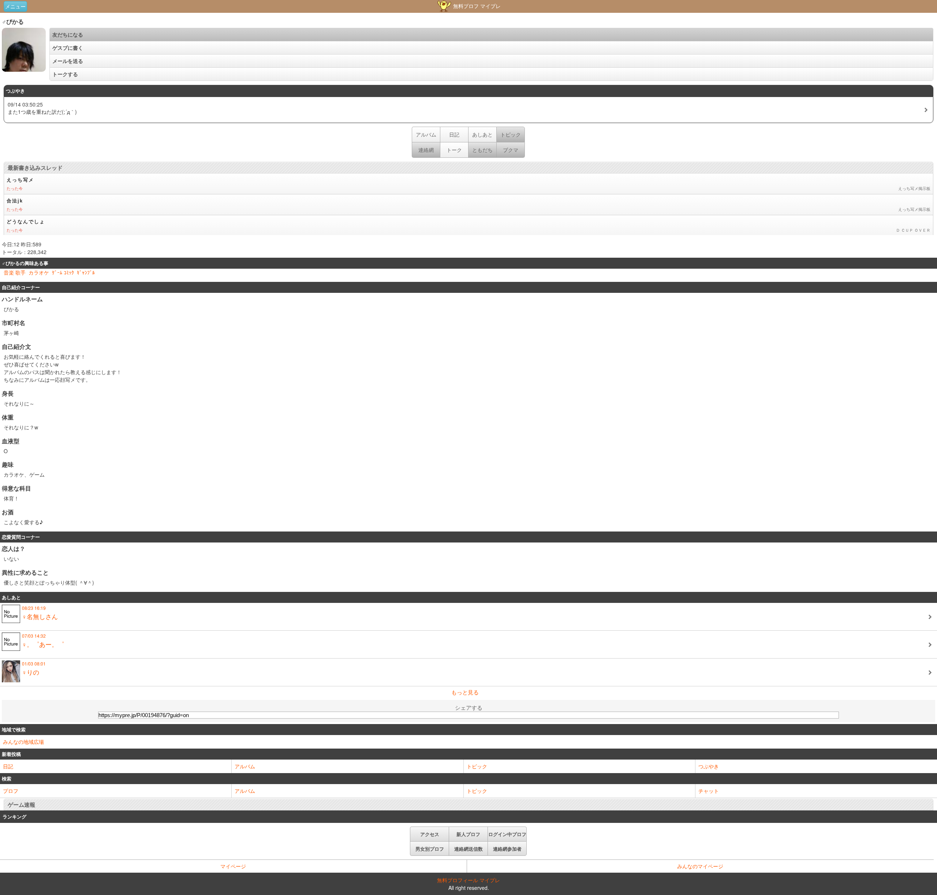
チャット (708, 790)
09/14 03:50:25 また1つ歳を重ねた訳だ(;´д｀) (42, 108)
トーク (454, 149)
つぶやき (708, 766)
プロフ (10, 790)
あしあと (482, 134)
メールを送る (67, 60)
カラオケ (39, 272)
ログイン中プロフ (507, 834)
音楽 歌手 (15, 272)
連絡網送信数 (468, 848)
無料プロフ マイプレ (476, 6)
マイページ (233, 866)
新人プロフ (468, 834)
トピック (477, 766)
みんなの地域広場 (23, 741)
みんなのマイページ (700, 866)
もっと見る (465, 692)
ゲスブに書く (67, 47)
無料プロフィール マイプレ (468, 880)
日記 (454, 134)
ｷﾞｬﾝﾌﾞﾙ (86, 272)
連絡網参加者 (507, 848)
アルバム (426, 134)
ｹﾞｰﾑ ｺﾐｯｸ (63, 272)
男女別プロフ (429, 848)
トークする (65, 74)
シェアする (468, 707)
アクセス (429, 834)
